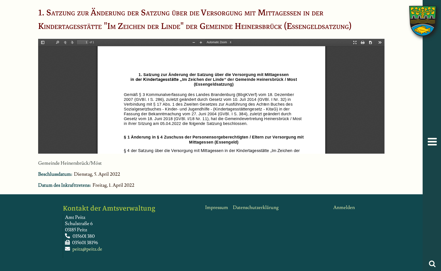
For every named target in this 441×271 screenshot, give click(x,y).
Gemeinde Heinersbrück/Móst (70, 163)
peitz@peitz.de (87, 249)
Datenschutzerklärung (256, 207)
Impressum (216, 207)
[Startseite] (418, 16)
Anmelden (344, 207)
